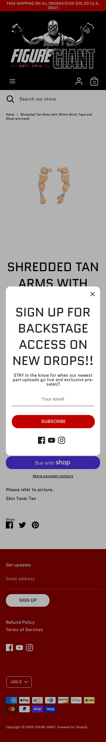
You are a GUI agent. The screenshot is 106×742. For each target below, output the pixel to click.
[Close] (92, 294)
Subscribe (53, 421)
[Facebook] (41, 440)
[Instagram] (61, 440)
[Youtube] (51, 440)
